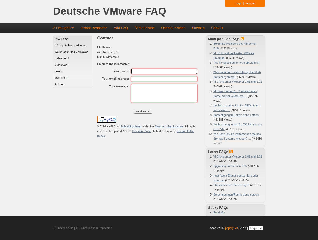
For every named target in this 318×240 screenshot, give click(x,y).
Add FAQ (121, 28)
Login (238, 3)
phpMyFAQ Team (130, 126)
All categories (63, 28)
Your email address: (115, 78)
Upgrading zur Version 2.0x (230, 166)
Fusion (59, 71)
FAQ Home (61, 39)
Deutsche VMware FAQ (109, 11)
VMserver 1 (62, 58)
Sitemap (198, 28)
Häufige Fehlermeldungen (70, 45)
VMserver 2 (62, 64)
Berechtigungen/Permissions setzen (236, 115)
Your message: (119, 86)
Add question (144, 28)
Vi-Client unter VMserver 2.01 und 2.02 (237, 81)
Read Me (219, 212)
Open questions (173, 28)
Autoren (59, 84)
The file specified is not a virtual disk (236, 62)
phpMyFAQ (232, 228)
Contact (217, 28)
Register (249, 3)
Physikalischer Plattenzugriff (231, 185)
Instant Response (93, 28)
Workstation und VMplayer (71, 52)
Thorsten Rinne (141, 131)
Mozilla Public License (169, 126)
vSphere (60, 77)
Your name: (121, 71)
